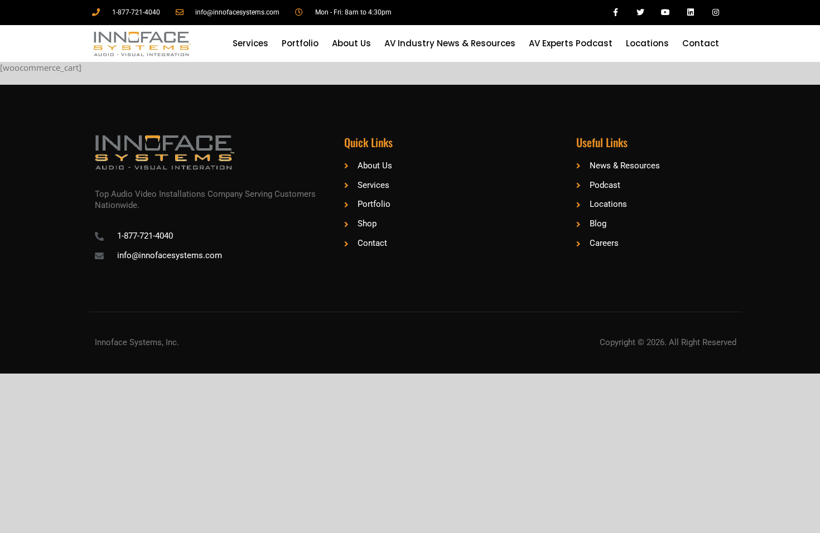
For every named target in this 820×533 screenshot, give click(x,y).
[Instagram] (715, 12)
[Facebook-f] (615, 12)
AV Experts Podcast (570, 43)
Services (250, 43)
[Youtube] (665, 12)
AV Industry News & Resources (449, 43)
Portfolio (300, 43)
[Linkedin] (690, 12)
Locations (647, 43)
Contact (700, 43)
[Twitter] (640, 12)
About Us (351, 43)
